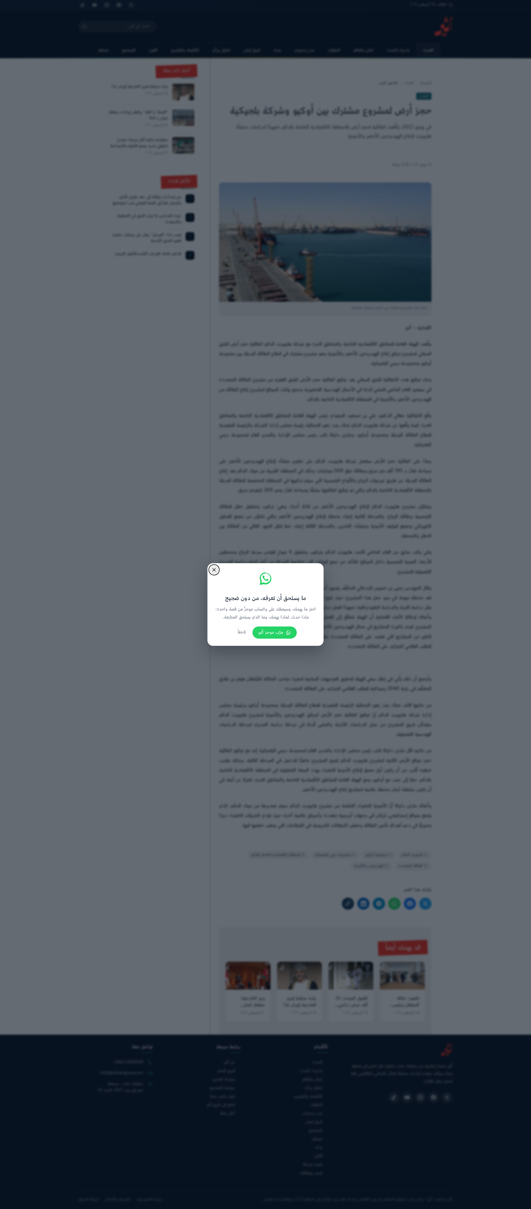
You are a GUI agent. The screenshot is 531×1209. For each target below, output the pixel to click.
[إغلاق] (214, 569)
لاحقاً (242, 632)
